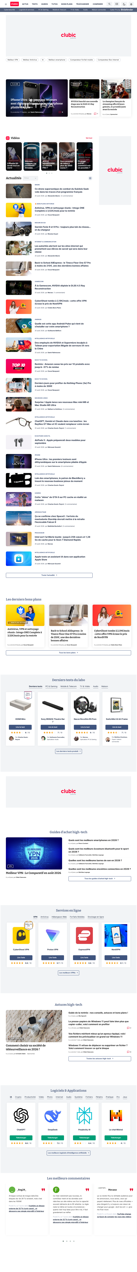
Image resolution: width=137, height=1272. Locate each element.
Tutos (54, 4)
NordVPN (116, 950)
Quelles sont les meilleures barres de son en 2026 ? (95, 860)
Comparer (98, 4)
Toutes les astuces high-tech (98, 1058)
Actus (25, 4)
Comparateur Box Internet (108, 60)
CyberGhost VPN (21, 950)
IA (43, 60)
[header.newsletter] (116, 4)
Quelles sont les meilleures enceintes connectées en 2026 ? (99, 869)
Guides (44, 4)
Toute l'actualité (48, 575)
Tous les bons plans (67, 653)
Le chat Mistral (116, 1130)
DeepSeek (52, 1130)
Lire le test (20, 727)
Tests (34, 4)
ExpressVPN (84, 950)
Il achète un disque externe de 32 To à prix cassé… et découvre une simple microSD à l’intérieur (27, 1208)
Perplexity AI (84, 1130)
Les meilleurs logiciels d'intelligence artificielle (67, 1153)
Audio (85, 10)
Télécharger (82, 4)
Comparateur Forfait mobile (81, 60)
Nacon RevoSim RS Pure (85, 719)
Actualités (13, 178)
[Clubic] (14, 4)
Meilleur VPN (13, 60)
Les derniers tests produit (67, 751)
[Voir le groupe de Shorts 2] (49, 173)
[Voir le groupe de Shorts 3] (52, 173)
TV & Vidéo (75, 10)
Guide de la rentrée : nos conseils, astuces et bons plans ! (98, 1013)
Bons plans (66, 4)
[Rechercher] (109, 4)
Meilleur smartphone (57, 60)
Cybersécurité (9, 10)
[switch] (124, 4)
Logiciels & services (26, 10)
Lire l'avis (21, 957)
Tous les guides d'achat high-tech (98, 878)
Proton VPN (52, 950)
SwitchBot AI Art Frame (117, 719)
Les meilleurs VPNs (67, 973)
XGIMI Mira (20, 719)
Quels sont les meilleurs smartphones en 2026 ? (93, 840)
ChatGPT (21, 1130)
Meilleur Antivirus (30, 60)
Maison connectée (99, 10)
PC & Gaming (43, 10)
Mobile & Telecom (59, 10)
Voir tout (89, 138)
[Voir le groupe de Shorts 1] (46, 173)
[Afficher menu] (6, 4)
